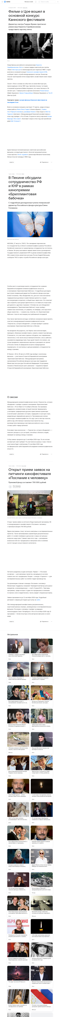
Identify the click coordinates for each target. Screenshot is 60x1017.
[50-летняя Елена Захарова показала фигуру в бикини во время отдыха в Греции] (18, 883)
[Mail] (5, 2)
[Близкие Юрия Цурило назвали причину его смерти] (42, 837)
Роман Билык (44, 90)
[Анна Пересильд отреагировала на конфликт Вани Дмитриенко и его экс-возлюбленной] (18, 907)
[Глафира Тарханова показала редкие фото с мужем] (42, 673)
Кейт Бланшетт (15, 121)
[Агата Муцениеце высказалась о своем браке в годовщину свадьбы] (18, 837)
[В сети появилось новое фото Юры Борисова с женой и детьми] (18, 953)
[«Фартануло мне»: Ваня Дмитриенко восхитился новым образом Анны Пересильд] (42, 720)
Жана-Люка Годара (23, 109)
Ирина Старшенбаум (26, 93)
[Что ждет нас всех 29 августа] (18, 977)
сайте (38, 600)
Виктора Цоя (16, 69)
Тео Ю (50, 93)
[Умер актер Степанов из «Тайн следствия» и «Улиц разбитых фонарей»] (42, 766)
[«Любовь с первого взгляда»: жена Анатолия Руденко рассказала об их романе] (18, 650)
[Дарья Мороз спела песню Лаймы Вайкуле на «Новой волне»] (42, 860)
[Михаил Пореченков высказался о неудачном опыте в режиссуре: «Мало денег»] (42, 977)
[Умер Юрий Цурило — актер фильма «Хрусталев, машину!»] (18, 790)
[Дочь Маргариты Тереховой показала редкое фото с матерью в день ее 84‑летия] (42, 650)
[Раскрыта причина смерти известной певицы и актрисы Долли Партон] (18, 860)
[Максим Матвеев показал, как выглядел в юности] (42, 743)
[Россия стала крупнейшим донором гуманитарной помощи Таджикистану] (42, 1000)
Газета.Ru (25, 7)
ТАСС (23, 174)
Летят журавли (23, 154)
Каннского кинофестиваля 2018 (37, 72)
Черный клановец (16, 111)
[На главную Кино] (8, 2)
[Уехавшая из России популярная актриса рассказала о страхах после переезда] (18, 930)
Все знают (17, 119)
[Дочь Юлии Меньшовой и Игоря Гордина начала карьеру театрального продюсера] (18, 766)
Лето (20, 67)
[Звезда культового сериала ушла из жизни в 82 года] (42, 953)
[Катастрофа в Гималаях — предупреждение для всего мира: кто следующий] (42, 883)
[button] (30, 224)
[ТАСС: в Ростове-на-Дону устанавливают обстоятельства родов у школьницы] (18, 813)
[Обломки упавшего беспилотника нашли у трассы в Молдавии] (18, 743)
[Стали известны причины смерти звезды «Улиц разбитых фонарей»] (42, 790)
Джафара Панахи (29, 111)
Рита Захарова (17, 486)
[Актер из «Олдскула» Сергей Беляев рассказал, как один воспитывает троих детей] (42, 696)
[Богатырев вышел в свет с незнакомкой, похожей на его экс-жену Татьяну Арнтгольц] (18, 696)
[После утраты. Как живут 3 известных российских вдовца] (18, 673)
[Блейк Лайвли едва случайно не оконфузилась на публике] (18, 1000)
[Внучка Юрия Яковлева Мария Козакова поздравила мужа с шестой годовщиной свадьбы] (18, 720)
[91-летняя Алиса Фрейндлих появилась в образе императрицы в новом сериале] (42, 813)
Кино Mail (24, 465)
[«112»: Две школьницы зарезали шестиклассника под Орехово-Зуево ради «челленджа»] (42, 930)
